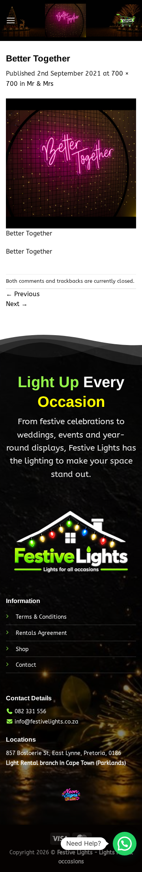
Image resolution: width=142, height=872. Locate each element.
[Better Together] (71, 163)
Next (17, 304)
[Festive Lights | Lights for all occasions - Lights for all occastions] (65, 20)
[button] (124, 843)
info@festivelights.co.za (46, 721)
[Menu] (10, 20)
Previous (22, 294)
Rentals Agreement (41, 633)
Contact (26, 665)
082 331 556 (30, 711)
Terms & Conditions (41, 617)
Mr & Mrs (40, 83)
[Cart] (126, 20)
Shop (22, 649)
